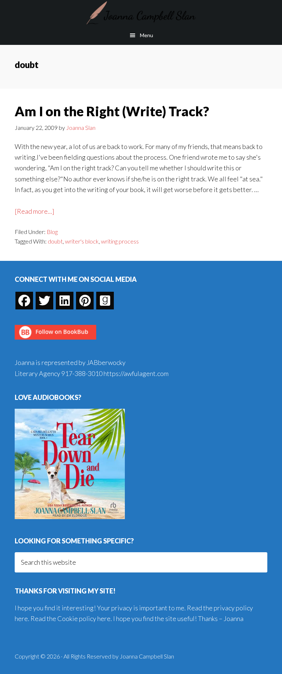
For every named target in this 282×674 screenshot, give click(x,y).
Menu (146, 35)
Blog (52, 231)
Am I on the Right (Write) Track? (112, 111)
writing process (120, 241)
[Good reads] (105, 300)
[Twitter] (44, 300)
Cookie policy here (84, 618)
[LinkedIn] (64, 300)
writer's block (82, 241)
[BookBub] (55, 341)
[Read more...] (34, 212)
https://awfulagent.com (136, 373)
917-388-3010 (81, 373)
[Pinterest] (85, 300)
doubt (55, 241)
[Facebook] (24, 300)
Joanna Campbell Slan (141, 13)
